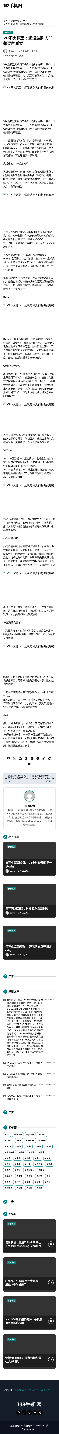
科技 (40, 1176)
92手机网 (45, 1389)
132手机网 (26, 1389)
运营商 (9, 1188)
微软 (38, 1158)
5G (8, 1134)
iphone (31, 1134)
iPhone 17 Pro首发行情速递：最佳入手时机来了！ (25, 1064)
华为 (8, 1158)
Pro (19, 1140)
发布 (18, 1158)
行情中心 (11, 1224)
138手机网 (12, 5)
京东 (49, 1146)
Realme (31, 1140)
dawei (31, 806)
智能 (18, 1170)
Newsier (40, 1425)
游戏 (30, 1176)
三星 (29, 1146)
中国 (39, 1146)
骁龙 (20, 1188)
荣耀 (38, 1182)
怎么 (48, 1158)
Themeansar (28, 1429)
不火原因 (20, 55)
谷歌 (48, 1182)
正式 (20, 1176)
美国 (8, 1182)
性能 (8, 1164)
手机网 (17, 1389)
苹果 (28, 1182)
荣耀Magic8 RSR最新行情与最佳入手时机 (25, 1086)
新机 (50, 1164)
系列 (50, 1176)
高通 (30, 1188)
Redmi (43, 1140)
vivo (9, 1146)
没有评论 (35, 51)
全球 (32, 1152)
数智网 (39, 1164)
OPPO (9, 1140)
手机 (18, 1164)
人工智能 (10, 1152)
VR (7, 55)
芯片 (18, 1182)
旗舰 (8, 1170)
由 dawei (12, 51)
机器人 (9, 1176)
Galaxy (18, 1134)
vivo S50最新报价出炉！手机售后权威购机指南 (24, 1075)
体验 (22, 1152)
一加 (19, 1146)
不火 (12, 55)
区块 (42, 1152)
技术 (28, 1164)
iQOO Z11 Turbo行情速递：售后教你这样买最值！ (25, 1097)
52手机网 (36, 1389)
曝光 (42, 1170)
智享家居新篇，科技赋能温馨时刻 (27, 908)
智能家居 (8, 32)
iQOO (42, 1134)
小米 (28, 1158)
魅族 (40, 1188)
